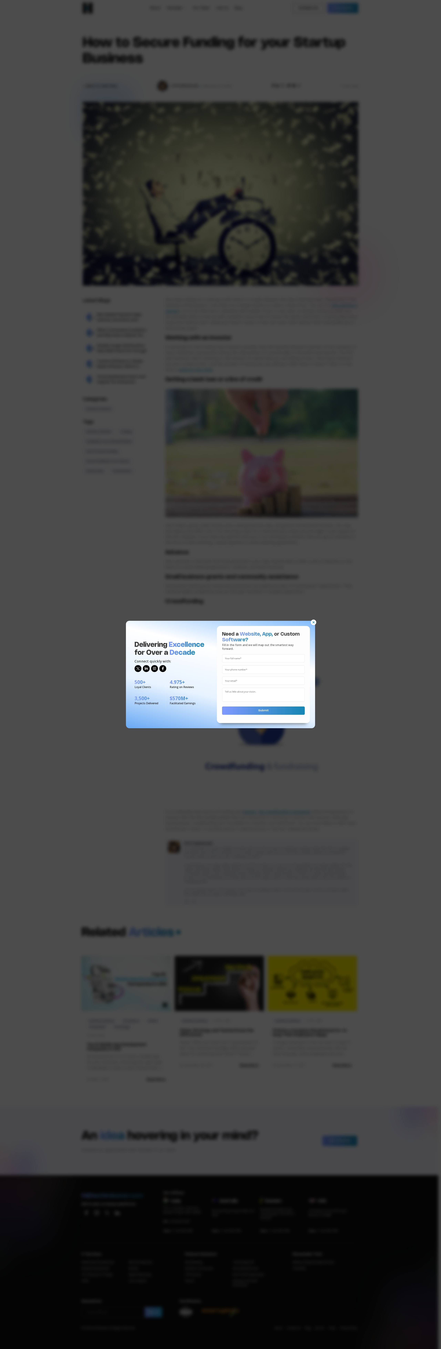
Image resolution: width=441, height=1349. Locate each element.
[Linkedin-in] (146, 668)
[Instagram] (154, 668)
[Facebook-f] (162, 668)
